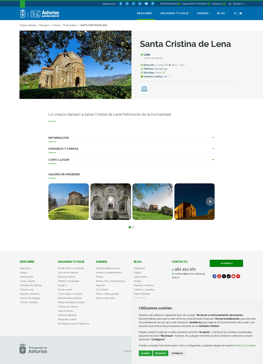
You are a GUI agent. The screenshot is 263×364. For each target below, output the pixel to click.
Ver (166, 76)
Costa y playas (27, 281)
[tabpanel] (69, 203)
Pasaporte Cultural (67, 319)
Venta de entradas (67, 315)
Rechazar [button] (160, 353)
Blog (138, 261)
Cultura (23, 272)
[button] (238, 3)
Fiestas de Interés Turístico (71, 302)
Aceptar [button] (145, 353)
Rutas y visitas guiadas (107, 293)
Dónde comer (65, 289)
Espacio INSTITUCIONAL (194, 3)
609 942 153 (161, 68)
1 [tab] (130, 227)
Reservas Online (66, 276)
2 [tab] (133, 227)
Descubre (27, 261)
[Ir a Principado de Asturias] (33, 348)
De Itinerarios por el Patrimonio (73, 323)
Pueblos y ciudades (144, 289)
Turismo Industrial (29, 302)
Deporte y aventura (30, 293)
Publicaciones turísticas (70, 298)
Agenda (101, 261)
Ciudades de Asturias (31, 285)
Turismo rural (26, 289)
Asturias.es (217, 3)
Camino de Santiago (30, 298)
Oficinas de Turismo (68, 306)
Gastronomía (26, 276)
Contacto (180, 261)
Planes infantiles (142, 293)
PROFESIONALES (168, 3)
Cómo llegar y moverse (70, 293)
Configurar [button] (177, 353)
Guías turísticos (65, 311)
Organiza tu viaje (71, 261)
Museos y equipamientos (109, 272)
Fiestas (99, 276)
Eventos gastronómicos (108, 268)
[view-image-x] (68, 201)
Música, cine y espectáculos (110, 281)
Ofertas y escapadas (68, 281)
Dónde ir (62, 285)
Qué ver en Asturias (68, 272)
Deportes (100, 285)
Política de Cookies (245, 345)
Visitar (158, 72)
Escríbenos (226, 263)
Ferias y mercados (105, 298)
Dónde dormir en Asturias (71, 268)
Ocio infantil (102, 289)
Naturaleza (25, 268)
